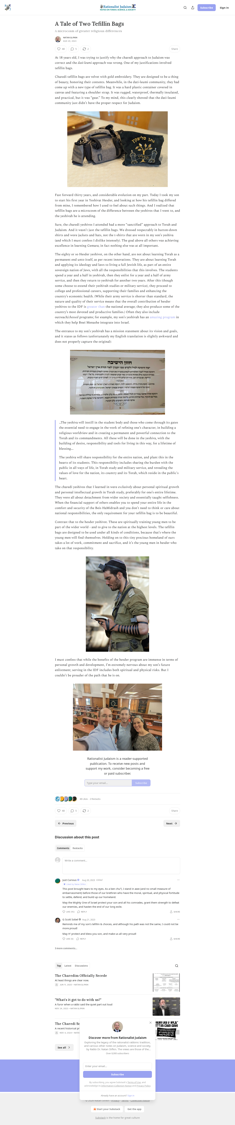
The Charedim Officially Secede (81, 975)
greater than (96, 306)
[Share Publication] (192, 7)
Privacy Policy (143, 1085)
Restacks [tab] (78, 848)
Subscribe (206, 7)
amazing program (162, 317)
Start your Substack (108, 1109)
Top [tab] (59, 965)
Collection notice (140, 1100)
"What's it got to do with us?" (78, 1000)
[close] (150, 1022)
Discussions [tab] (81, 965)
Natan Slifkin (70, 37)
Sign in (224, 7)
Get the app (134, 1109)
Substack (100, 1117)
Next (169, 823)
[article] (117, 982)
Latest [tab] (67, 965)
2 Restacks (95, 798)
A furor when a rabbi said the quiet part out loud (83, 1004)
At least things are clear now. (72, 980)
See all (62, 1047)
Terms (125, 1100)
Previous (68, 823)
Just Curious (69, 880)
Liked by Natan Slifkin (76, 884)
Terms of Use (134, 1082)
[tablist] (70, 848)
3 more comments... (66, 948)
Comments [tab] (63, 848)
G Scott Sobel (70, 919)
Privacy (115, 1100)
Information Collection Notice (116, 1085)
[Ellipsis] (178, 880)
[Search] (185, 7)
